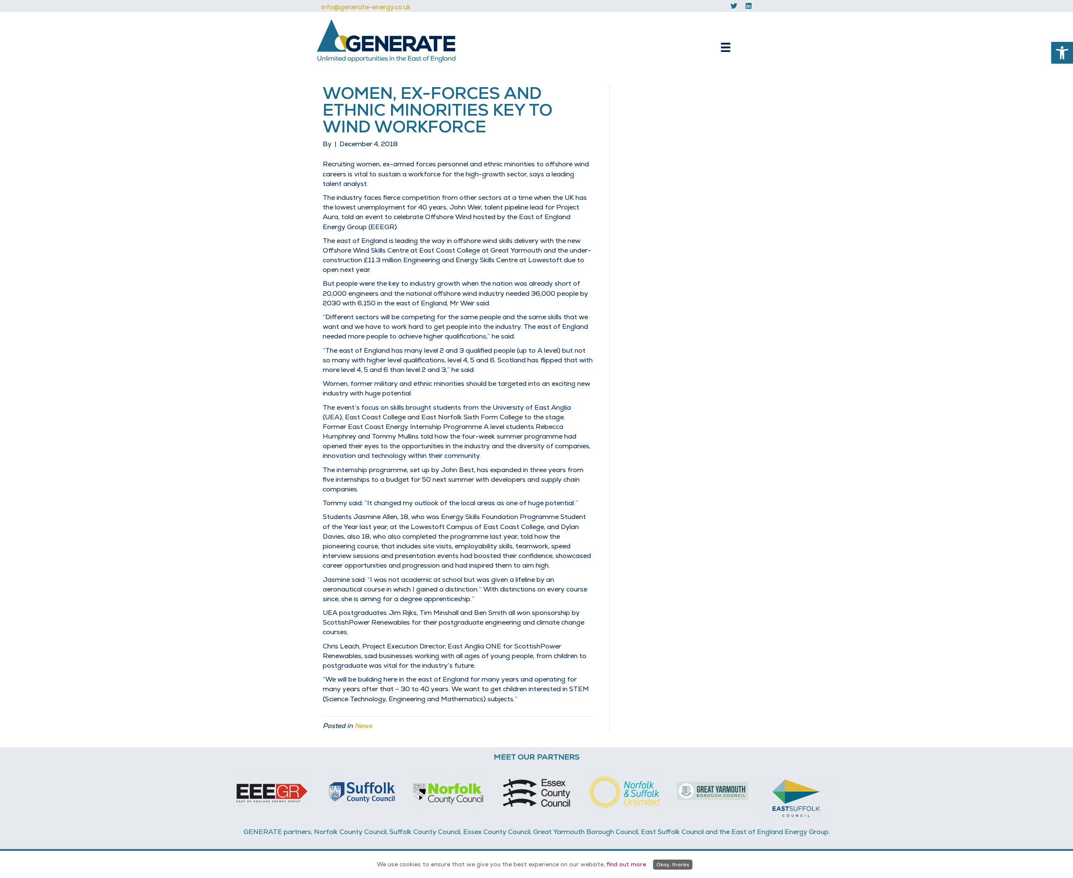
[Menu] (725, 47)
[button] (1062, 53)
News (363, 725)
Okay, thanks (672, 864)
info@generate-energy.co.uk (366, 7)
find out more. (626, 864)
